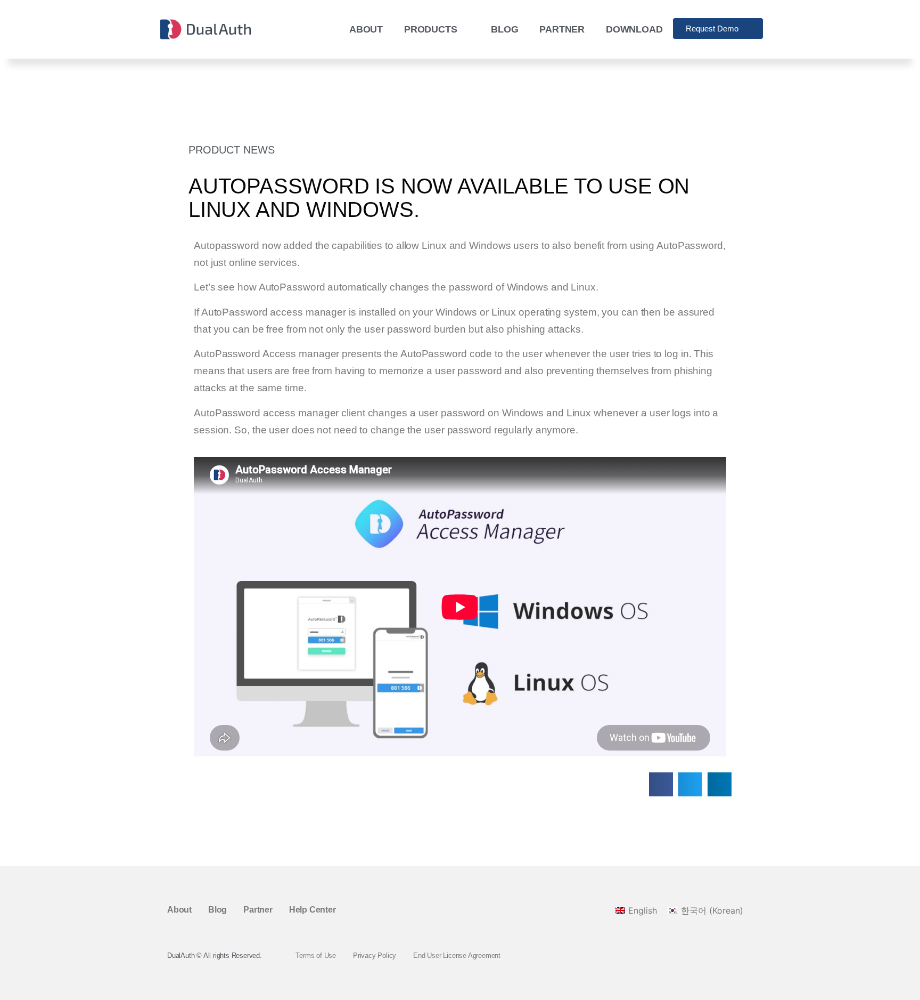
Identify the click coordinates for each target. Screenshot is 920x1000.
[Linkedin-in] (729, 955)
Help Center (312, 909)
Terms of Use (315, 955)
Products (430, 29)
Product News (231, 150)
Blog (504, 29)
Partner (562, 29)
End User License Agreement (456, 955)
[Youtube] (747, 955)
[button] (661, 784)
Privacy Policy (374, 955)
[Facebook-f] (710, 955)
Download (634, 29)
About (366, 29)
